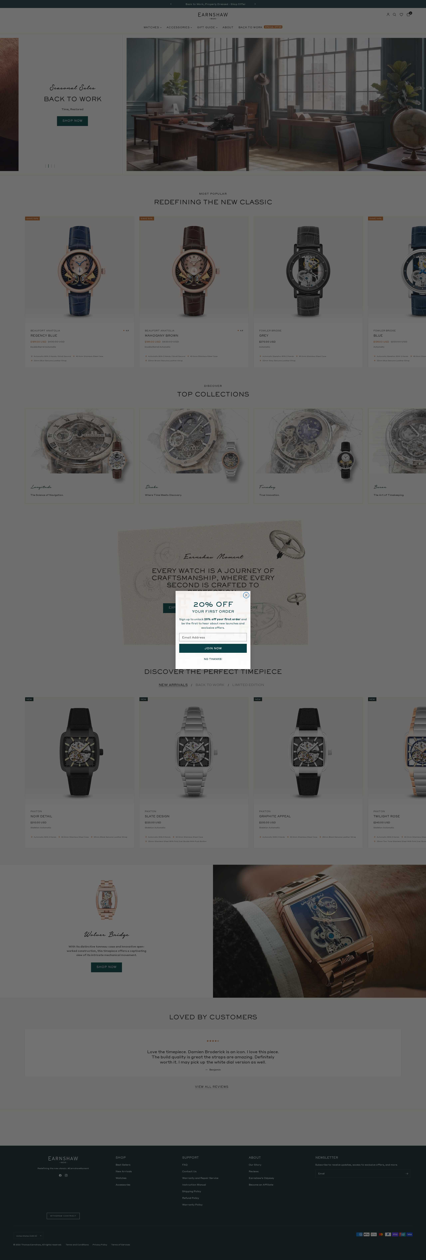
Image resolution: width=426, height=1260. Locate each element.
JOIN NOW (213, 648)
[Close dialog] (246, 595)
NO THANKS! (213, 659)
